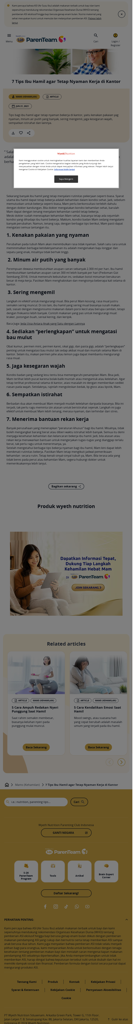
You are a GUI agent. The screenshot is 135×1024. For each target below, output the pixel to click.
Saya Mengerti (66, 179)
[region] (66, 168)
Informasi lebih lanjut (64, 169)
